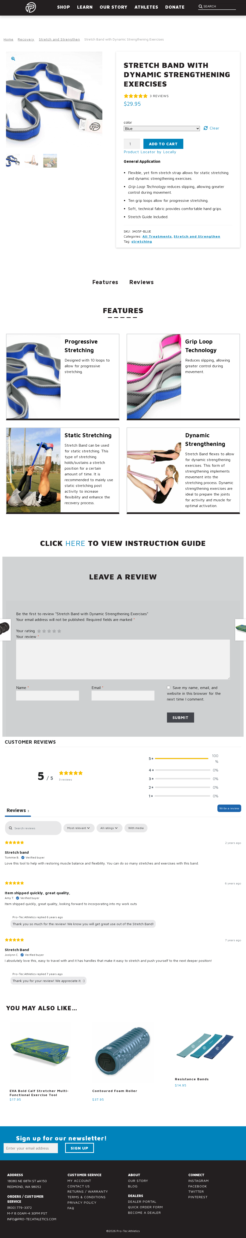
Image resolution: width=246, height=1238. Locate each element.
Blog (133, 1186)
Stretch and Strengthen (59, 39)
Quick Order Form (145, 1207)
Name (22, 687)
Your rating (25, 631)
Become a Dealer (144, 1212)
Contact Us (79, 1186)
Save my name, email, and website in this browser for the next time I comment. (194, 693)
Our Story (138, 1181)
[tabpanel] (123, 904)
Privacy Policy (82, 1202)
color (128, 122)
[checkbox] (136, 828)
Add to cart (163, 144)
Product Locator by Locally (150, 152)
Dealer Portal (142, 1201)
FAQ (71, 1208)
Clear (215, 128)
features (105, 282)
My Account (79, 1181)
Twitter (196, 1191)
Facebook (197, 1186)
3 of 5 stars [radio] (49, 631)
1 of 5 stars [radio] (39, 631)
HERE (75, 543)
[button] (13, 59)
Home (8, 39)
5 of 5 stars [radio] (59, 631)
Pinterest (198, 1197)
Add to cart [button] (23, 1108)
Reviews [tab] (18, 810)
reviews (141, 282)
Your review (27, 636)
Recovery (26, 39)
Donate (175, 7)
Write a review (229, 808)
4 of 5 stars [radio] (54, 631)
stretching (141, 241)
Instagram (198, 1181)
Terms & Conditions (87, 1197)
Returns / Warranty (88, 1191)
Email (98, 687)
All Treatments (157, 236)
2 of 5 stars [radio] (44, 631)
